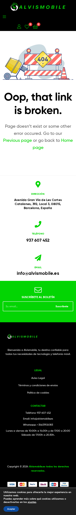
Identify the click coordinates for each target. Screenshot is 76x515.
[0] (27, 26)
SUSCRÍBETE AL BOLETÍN (38, 297)
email (38, 267)
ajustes (32, 502)
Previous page (17, 140)
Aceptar (11, 508)
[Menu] (19, 16)
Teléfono (38, 233)
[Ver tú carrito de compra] (35, 26)
